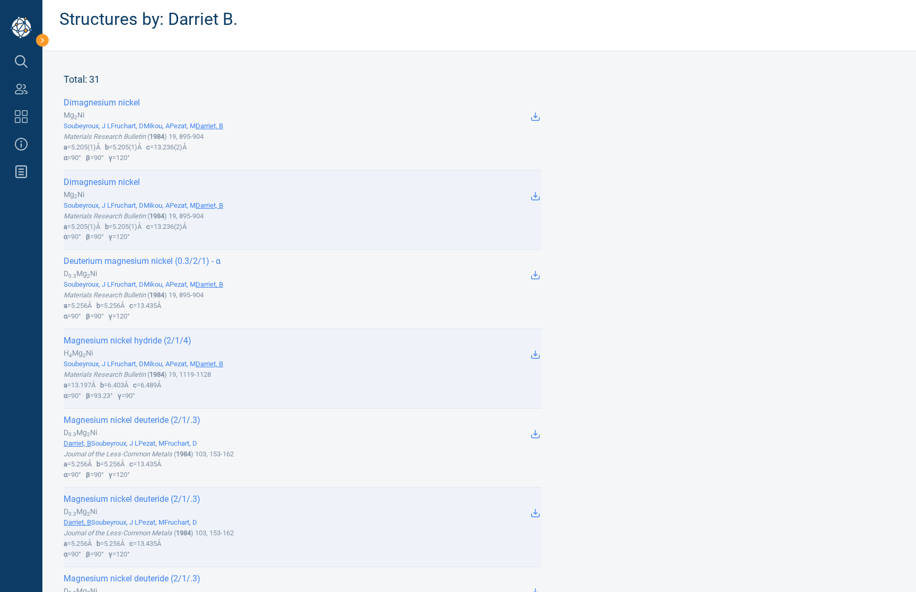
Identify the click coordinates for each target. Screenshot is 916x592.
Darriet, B (209, 126)
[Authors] (21, 89)
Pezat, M (183, 126)
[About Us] (21, 144)
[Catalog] (21, 116)
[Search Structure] (21, 61)
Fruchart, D (127, 126)
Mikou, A (157, 126)
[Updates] (21, 171)
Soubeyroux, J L (87, 126)
